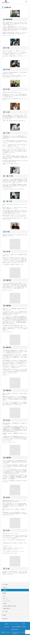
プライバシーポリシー (7, 601)
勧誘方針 (4, 603)
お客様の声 (5, 590)
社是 (4, 596)
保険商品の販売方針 (6, 608)
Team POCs (15, 633)
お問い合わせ (5, 618)
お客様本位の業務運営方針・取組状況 (9, 605)
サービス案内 (5, 584)
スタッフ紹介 (5, 611)
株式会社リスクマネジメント (6, 1)
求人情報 (4, 615)
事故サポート (5, 587)
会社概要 (4, 593)
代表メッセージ (6, 598)
